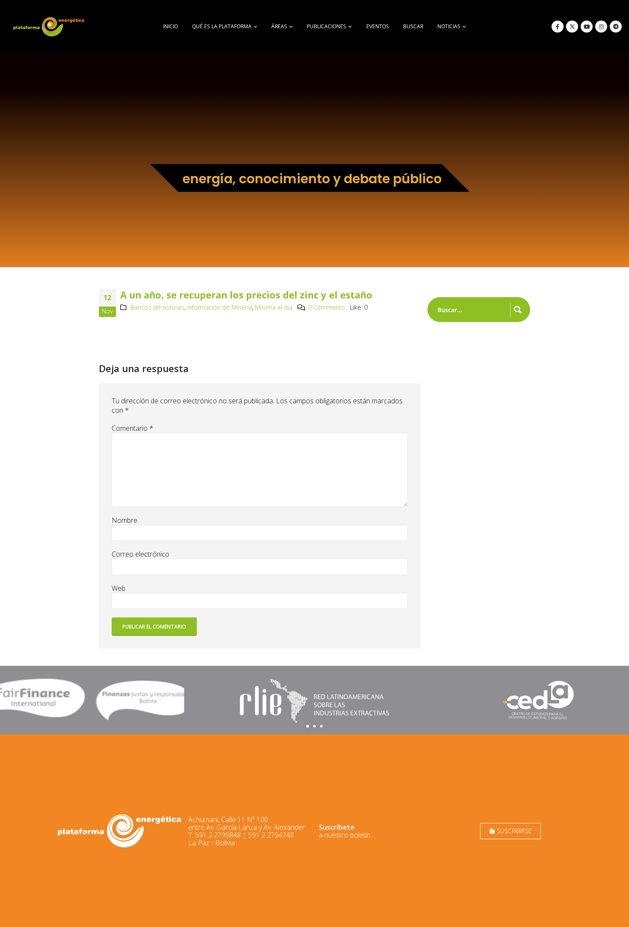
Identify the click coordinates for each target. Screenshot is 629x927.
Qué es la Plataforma (222, 26)
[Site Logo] (49, 27)
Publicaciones (326, 26)
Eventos (377, 26)
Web (118, 588)
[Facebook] (558, 27)
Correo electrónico (140, 554)
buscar (413, 26)
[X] (572, 27)
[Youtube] (587, 27)
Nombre (124, 520)
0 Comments (326, 307)
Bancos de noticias (157, 307)
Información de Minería (219, 307)
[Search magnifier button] (517, 309)
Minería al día (273, 307)
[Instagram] (601, 27)
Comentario (132, 428)
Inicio (170, 26)
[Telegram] (616, 27)
